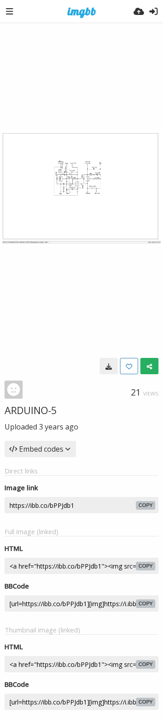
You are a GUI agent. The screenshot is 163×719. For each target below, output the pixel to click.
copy (146, 505)
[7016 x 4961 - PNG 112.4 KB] (109, 366)
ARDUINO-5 (31, 410)
